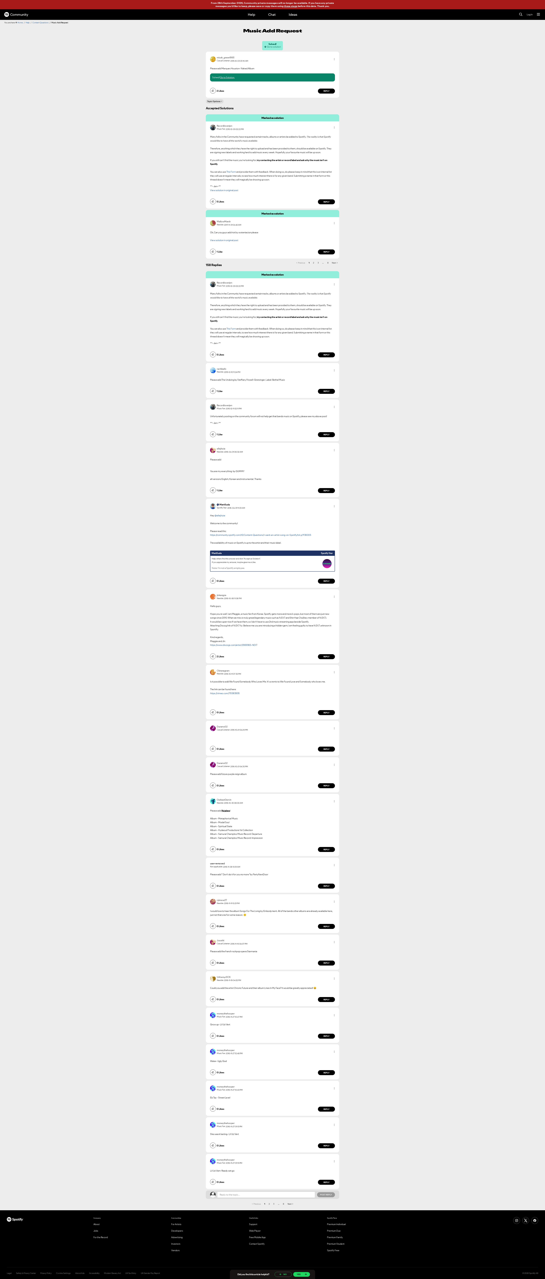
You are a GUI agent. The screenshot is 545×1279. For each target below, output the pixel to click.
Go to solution (274, 46)
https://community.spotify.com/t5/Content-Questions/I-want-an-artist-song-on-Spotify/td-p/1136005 (260, 535)
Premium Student (335, 1243)
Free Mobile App (257, 1237)
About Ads (80, 1273)
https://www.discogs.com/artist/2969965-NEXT (233, 645)
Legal (9, 1273)
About (96, 1224)
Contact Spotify (257, 1243)
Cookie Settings (63, 1273)
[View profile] (213, 58)
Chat (272, 14)
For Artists (176, 1224)
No (285, 1274)
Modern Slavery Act (112, 1273)
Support (253, 1224)
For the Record (100, 1237)
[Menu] (538, 14)
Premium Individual (336, 1224)
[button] (334, 59)
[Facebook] (534, 1220)
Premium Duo (334, 1230)
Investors (175, 1243)
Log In (530, 14)
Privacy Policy (46, 1273)
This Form (231, 171)
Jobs (95, 1230)
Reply (326, 91)
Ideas (293, 14)
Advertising (177, 1237)
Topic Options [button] (213, 101)
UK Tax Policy (130, 1273)
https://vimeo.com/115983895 (225, 693)
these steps (290, 6)
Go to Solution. (227, 77)
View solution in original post (224, 190)
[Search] (520, 14)
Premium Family (335, 1237)
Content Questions (40, 22)
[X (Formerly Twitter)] (525, 1220)
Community (19, 14)
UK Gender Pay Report (150, 1273)
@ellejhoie (220, 515)
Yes (299, 1274)
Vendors (175, 1250)
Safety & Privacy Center (26, 1273)
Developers (177, 1230)
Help (251, 14)
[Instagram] (516, 1220)
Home (20, 22)
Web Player (255, 1230)
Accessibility (94, 1273)
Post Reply (326, 1194)
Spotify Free (333, 1250)
